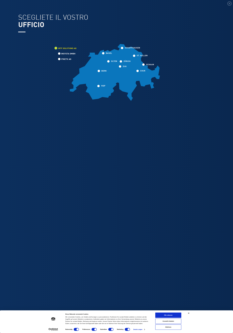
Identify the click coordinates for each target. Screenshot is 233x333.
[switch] (94, 329)
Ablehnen (168, 327)
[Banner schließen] (188, 313)
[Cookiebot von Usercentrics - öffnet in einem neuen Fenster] (53, 329)
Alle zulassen (168, 315)
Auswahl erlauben (168, 321)
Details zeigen (137, 329)
